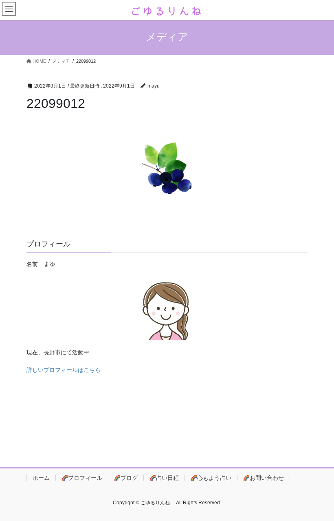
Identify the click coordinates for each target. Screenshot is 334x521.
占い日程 (167, 478)
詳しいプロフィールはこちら (63, 370)
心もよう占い (214, 478)
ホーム (41, 478)
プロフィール (85, 478)
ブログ (129, 478)
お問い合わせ (267, 478)
